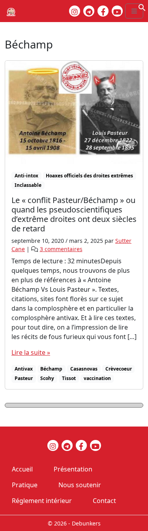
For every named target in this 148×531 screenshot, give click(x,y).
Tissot (69, 378)
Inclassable (28, 185)
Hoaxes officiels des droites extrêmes (89, 175)
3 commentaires (61, 249)
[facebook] (103, 11)
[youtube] (117, 11)
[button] (142, 6)
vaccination (97, 378)
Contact (104, 500)
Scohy (47, 378)
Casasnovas (83, 368)
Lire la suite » (30, 352)
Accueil (22, 469)
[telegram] (88, 11)
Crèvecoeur (118, 368)
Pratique (24, 485)
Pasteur (24, 378)
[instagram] (74, 11)
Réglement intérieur (42, 500)
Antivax (24, 368)
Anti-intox (26, 175)
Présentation (73, 469)
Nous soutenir (79, 485)
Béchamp (51, 368)
